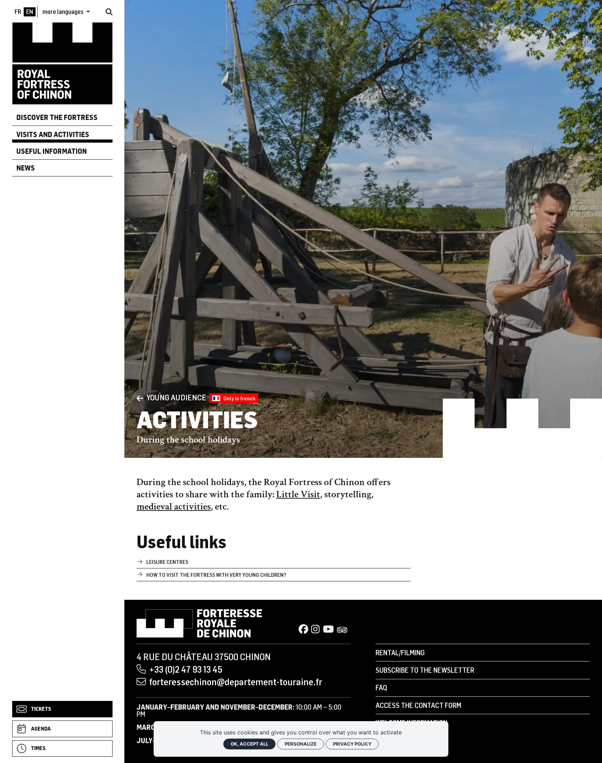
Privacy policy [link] (352, 744)
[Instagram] (315, 630)
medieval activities (174, 506)
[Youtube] (328, 630)
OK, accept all (249, 744)
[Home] (62, 63)
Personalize (301, 744)
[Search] (109, 11)
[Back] (140, 398)
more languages (64, 12)
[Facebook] (303, 630)
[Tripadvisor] (342, 630)
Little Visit (298, 494)
